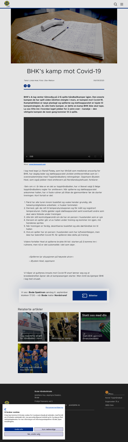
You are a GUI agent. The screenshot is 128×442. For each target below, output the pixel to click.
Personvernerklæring (54, 407)
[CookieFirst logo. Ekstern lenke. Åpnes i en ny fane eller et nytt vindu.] (5, 409)
